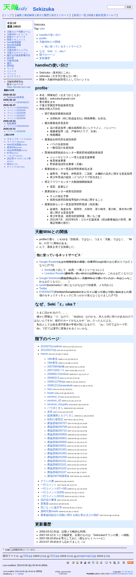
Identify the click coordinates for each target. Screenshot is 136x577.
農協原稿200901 (57, 438)
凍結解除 (29, 15)
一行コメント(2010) (52, 496)
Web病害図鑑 (14, 42)
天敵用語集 (13, 60)
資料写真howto (49, 511)
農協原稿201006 (57, 457)
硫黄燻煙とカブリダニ (60, 415)
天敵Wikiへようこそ (17, 34)
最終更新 (101, 15)
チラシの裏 (47, 481)
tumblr (43, 285)
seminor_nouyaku (57, 404)
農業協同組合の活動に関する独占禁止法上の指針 (70, 515)
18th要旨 (52, 359)
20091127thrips (56, 381)
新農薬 (45, 503)
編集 (19, 15)
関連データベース (16, 37)
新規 (76, 15)
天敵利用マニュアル (17, 50)
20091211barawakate (60, 385)
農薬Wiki (11, 47)
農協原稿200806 (57, 434)
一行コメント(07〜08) (54, 488)
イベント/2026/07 (16, 115)
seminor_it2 (54, 400)
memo (44, 353)
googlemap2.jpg (86, 555)
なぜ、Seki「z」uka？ (52, 51)
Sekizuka (43, 9)
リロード (63, 15)
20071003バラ (56, 370)
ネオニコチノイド (19, 139)
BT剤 (12, 152)
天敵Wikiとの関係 (49, 41)
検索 (91, 15)
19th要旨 (52, 362)
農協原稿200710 (57, 430)
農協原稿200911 (57, 445)
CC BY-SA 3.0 (127, 572)
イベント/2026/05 (16, 131)
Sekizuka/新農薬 (15, 97)
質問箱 (10, 65)
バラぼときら (55, 408)
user (42, 28)
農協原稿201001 (57, 449)
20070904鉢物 (56, 366)
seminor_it (53, 396)
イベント (11, 73)
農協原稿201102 (57, 468)
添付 (53, 15)
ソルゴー (14, 155)
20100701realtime (51, 346)
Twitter (43, 288)
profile (43, 38)
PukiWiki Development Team (121, 574)
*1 (50, 242)
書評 (9, 63)
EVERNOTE (46, 291)
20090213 (53, 377)
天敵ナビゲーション (17, 52)
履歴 (46, 15)
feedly (48, 269)
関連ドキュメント (16, 39)
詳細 (43, 556)
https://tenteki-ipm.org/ (19, 87)
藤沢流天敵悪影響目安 (18, 55)
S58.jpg (27, 555)
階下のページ (47, 54)
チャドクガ (16, 166)
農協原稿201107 (57, 472)
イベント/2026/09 (16, 110)
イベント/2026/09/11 (18, 107)
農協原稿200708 (57, 426)
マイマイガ (16, 141)
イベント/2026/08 (16, 113)
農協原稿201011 (57, 460)
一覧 (83, 15)
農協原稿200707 (57, 423)
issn (49, 389)
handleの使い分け (50, 34)
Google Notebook (49, 278)
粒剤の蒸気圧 (55, 419)
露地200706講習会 (58, 476)
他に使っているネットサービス (63, 46)
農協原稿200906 (57, 442)
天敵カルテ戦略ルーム (18, 31)
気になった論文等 (51, 507)
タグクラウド (14, 76)
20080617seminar (58, 374)
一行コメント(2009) (52, 492)
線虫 (12, 164)
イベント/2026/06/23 (18, 102)
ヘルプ (112, 15)
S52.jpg (54, 555)
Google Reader (48, 261)
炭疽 (50, 411)
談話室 (10, 58)
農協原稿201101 (57, 464)
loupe (50, 392)
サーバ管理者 (18, 574)
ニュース (11, 71)
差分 (39, 15)
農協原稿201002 (57, 453)
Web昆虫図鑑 (14, 45)
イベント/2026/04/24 (18, 126)
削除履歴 (11, 123)
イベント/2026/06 (16, 118)
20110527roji (48, 350)
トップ (8, 15)
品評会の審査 (49, 499)
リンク (10, 68)
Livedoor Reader (54, 273)
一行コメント (49, 484)
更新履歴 (44, 58)
